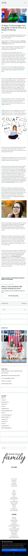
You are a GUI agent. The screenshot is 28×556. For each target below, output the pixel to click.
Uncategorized (4, 425)
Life (2, 32)
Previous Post (4, 303)
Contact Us (14, 481)
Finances (3, 404)
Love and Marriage (5, 415)
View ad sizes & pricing (14, 295)
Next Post (24, 303)
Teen (2, 423)
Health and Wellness (5, 410)
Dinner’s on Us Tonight (6, 381)
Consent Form (14, 486)
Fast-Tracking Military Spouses (8, 378)
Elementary (3, 402)
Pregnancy (3, 419)
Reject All (20, 553)
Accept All (14, 549)
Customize (7, 553)
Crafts (2, 400)
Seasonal (3, 421)
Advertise (14, 483)
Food (2, 406)
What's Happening (5, 427)
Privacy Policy (14, 484)
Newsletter (14, 480)
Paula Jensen (12, 35)
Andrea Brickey (19, 254)
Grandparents (4, 408)
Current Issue (14, 478)
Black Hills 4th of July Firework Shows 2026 (10, 375)
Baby (2, 397)
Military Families (4, 417)
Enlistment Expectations (6, 383)
